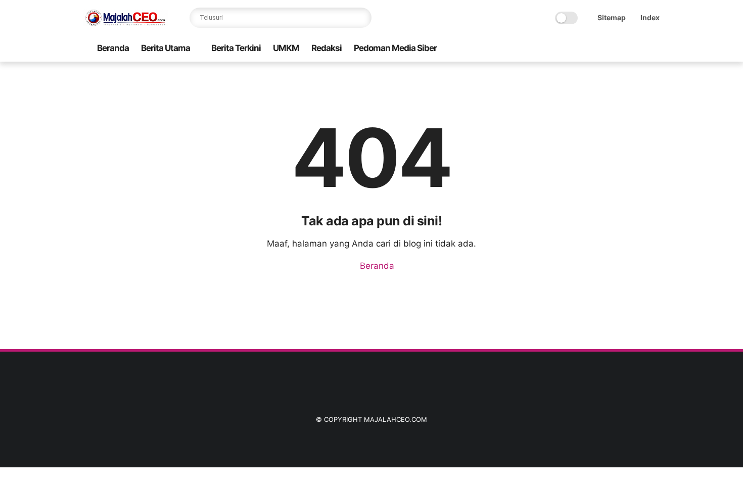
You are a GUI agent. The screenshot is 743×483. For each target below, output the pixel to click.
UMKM (286, 48)
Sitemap (611, 17)
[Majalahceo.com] (125, 23)
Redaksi (326, 48)
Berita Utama (165, 48)
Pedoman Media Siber (395, 48)
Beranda (113, 48)
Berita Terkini (236, 48)
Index (650, 17)
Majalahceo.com (395, 419)
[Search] (361, 18)
